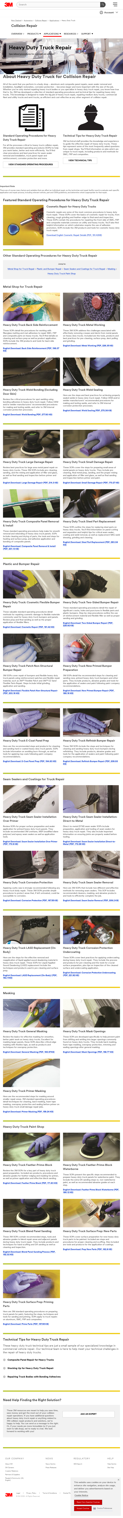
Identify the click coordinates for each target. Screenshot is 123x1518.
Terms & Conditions (50, 1493)
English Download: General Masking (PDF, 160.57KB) (29, 1052)
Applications (51, 34)
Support (86, 34)
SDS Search (78, 1464)
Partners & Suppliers (12, 1475)
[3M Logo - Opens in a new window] (8, 4)
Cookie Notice (81, 1495)
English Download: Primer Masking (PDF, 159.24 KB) (28, 1112)
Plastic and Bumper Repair (49, 269)
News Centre (50, 1464)
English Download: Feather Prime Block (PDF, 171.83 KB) (30, 1183)
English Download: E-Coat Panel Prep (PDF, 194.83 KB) (29, 761)
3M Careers (9, 1468)
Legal (18, 1493)
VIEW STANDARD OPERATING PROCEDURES (30, 165)
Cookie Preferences (70, 1493)
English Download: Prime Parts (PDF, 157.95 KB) (26, 1324)
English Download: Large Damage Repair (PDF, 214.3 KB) (30, 483)
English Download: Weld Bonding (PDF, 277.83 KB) (27, 415)
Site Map (110, 1468)
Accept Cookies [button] (83, 1508)
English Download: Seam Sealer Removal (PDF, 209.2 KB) (91, 901)
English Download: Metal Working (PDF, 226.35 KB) (88, 346)
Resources (70, 34)
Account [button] (109, 13)
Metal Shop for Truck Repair (21, 269)
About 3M (9, 1464)
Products (33, 34)
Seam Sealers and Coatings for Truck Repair (84, 269)
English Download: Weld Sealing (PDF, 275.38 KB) (87, 411)
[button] (103, 1508)
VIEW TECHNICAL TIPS (80, 160)
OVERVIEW (16, 34)
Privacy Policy (31, 1493)
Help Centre (111, 1464)
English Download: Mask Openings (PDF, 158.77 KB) (88, 1052)
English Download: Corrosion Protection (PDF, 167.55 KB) (30, 901)
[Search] (103, 4)
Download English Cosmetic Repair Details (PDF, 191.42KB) (74, 235)
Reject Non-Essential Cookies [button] (88, 1502)
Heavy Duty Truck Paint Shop (62, 274)
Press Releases (51, 1468)
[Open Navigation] (115, 5)
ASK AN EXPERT (89, 1414)
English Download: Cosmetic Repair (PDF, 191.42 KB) (28, 627)
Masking (111, 269)
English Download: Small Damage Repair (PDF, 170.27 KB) (91, 483)
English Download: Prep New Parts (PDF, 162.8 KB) (87, 1249)
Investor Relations (11, 1471)
